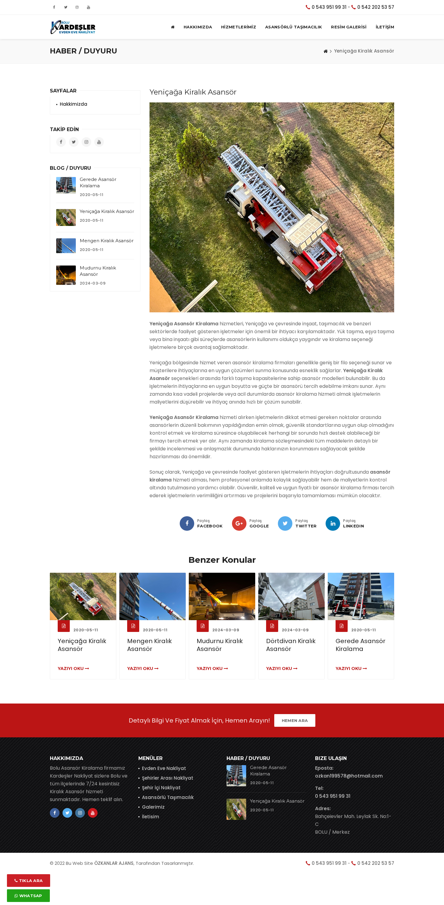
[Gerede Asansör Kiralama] (66, 185)
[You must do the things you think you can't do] (236, 775)
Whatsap (30, 895)
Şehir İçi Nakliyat (161, 787)
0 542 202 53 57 (375, 7)
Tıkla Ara (30, 880)
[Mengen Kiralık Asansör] (66, 245)
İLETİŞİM (385, 26)
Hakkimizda (73, 104)
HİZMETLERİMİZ (238, 26)
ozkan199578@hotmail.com (349, 775)
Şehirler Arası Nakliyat (167, 778)
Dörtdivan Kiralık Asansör (291, 645)
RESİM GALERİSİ (348, 26)
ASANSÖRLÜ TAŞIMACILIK (293, 26)
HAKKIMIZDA (198, 26)
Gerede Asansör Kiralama (360, 645)
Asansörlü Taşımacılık (168, 797)
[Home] (325, 51)
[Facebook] (187, 523)
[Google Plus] (239, 523)
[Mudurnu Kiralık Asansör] (66, 275)
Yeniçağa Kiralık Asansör (107, 211)
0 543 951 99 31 (329, 7)
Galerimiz (153, 807)
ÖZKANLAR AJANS (114, 863)
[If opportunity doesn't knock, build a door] (83, 596)
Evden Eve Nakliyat (164, 768)
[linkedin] (333, 523)
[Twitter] (285, 523)
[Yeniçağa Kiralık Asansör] (66, 217)
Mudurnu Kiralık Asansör (220, 645)
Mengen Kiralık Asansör (107, 240)
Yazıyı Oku (71, 668)
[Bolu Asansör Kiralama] (73, 26)
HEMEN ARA (295, 720)
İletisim (150, 816)
